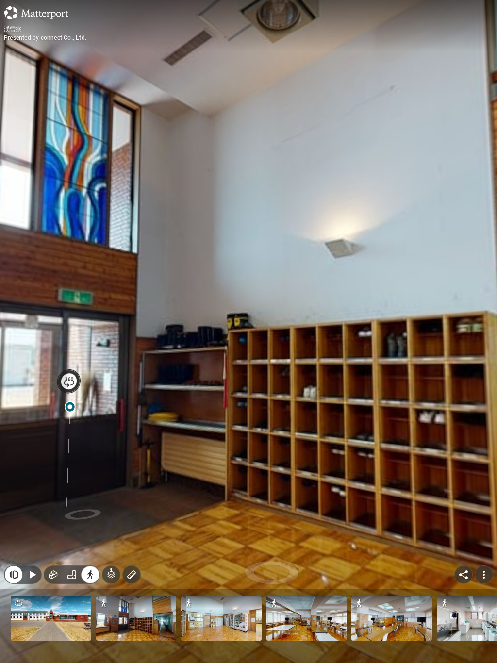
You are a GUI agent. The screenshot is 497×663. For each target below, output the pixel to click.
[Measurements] (131, 574)
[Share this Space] (463, 574)
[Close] (13, 574)
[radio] (53, 574)
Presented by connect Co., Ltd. (45, 37)
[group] (72, 574)
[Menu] (484, 574)
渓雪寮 (13, 29)
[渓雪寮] (248, 331)
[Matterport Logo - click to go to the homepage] (36, 12)
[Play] (32, 574)
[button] (51, 618)
